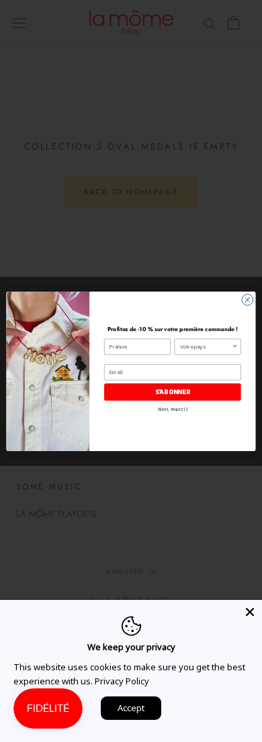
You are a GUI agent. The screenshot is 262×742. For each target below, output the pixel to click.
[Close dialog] (247, 299)
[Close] (250, 612)
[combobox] (206, 346)
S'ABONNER (172, 391)
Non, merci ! (172, 408)
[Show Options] (235, 346)
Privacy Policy (122, 681)
